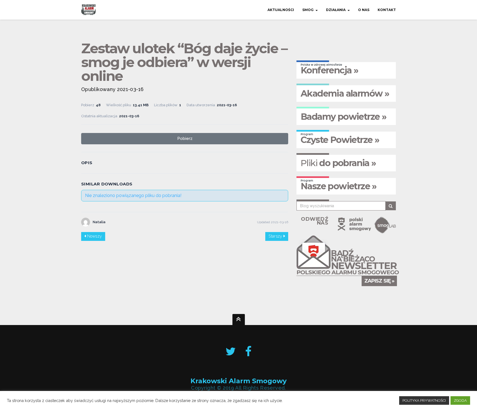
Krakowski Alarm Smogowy (238, 381)
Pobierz (184, 138)
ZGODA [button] (460, 400)
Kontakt (387, 10)
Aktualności (280, 10)
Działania (336, 10)
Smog (308, 10)
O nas (363, 10)
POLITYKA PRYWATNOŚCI (424, 400)
